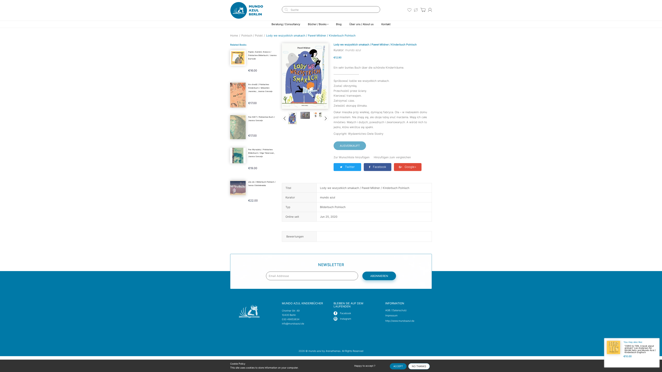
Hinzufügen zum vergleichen (392, 157)
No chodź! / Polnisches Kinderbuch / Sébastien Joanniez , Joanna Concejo (260, 87)
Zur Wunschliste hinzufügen (351, 157)
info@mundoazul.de (293, 323)
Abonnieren (379, 276)
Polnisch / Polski (252, 35)
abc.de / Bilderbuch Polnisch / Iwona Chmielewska (261, 183)
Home (234, 35)
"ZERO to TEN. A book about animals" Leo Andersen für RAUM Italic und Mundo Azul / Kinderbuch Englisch (640, 349)
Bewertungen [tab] (295, 236)
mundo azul (353, 50)
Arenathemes (333, 350)
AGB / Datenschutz (396, 310)
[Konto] (430, 10)
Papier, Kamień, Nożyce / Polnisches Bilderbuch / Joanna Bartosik (262, 55)
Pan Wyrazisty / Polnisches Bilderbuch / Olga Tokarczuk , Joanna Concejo (261, 152)
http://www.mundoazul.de (399, 320)
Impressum (391, 315)
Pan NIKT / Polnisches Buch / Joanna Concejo (261, 118)
